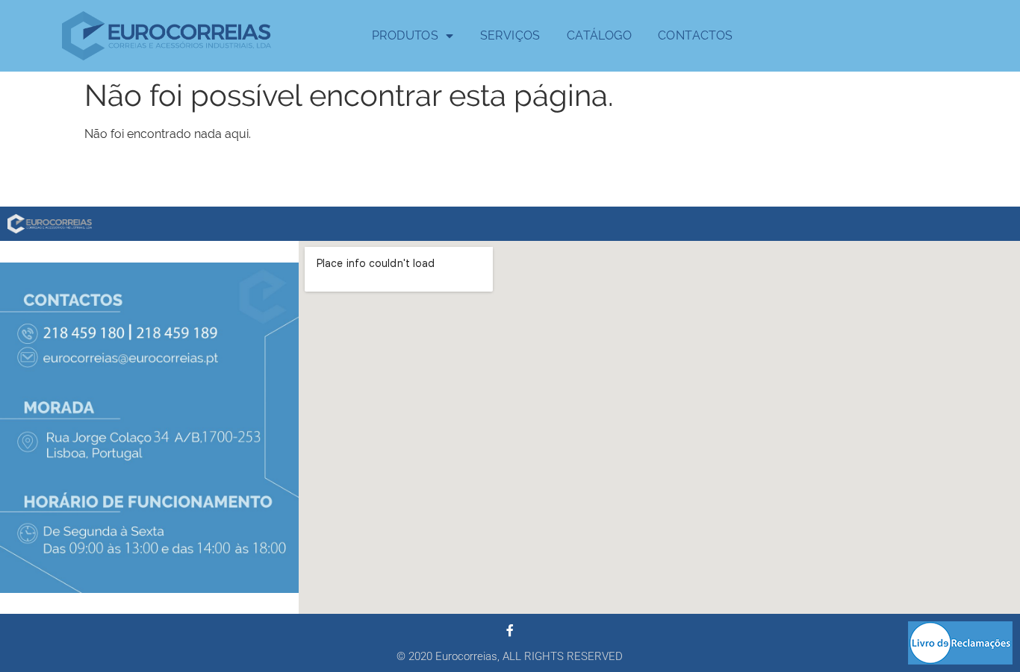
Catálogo (599, 35)
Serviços (510, 35)
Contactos (695, 35)
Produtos (405, 35)
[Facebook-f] (510, 630)
